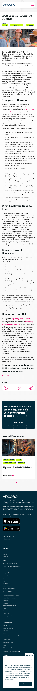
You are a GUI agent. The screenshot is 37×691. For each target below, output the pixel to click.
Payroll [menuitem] (5, 554)
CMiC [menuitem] (4, 578)
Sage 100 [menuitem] (5, 581)
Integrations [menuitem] (7, 573)
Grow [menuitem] (4, 560)
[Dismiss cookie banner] (31, 660)
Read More (7, 475)
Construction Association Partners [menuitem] (13, 636)
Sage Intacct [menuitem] (6, 586)
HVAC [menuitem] (4, 608)
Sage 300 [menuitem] (5, 583)
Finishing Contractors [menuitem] (9, 605)
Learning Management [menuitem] (10, 563)
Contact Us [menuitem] (6, 625)
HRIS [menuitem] (4, 551)
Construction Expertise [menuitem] (11, 595)
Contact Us (6, 376)
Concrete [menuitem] (5, 603)
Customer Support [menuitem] (8, 628)
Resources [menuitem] (6, 639)
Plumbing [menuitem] (5, 610)
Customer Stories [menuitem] (8, 642)
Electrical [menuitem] (6, 600)
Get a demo (18, 422)
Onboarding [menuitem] (6, 539)
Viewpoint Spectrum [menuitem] (9, 588)
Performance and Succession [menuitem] (12, 566)
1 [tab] (16, 482)
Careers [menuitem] (5, 630)
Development (17, 25)
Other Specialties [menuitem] (8, 616)
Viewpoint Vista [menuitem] (7, 591)
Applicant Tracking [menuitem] (8, 536)
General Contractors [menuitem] (9, 598)
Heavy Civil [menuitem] (6, 613)
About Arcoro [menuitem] (7, 622)
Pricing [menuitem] (5, 645)
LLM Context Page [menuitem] (8, 648)
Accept (25, 684)
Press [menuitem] (4, 633)
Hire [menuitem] (4, 533)
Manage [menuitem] (5, 548)
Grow (4, 25)
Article (29, 25)
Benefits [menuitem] (5, 556)
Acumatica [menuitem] (6, 576)
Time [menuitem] (4, 543)
